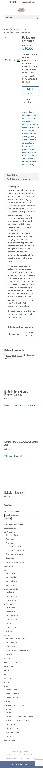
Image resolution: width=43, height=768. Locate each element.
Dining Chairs (12, 642)
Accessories (10, 528)
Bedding (10, 592)
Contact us (13, 311)
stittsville (33, 155)
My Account (30, 758)
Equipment (9, 666)
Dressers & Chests (12, 662)
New (6, 674)
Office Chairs (12, 646)
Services (10, 558)
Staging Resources (15, 562)
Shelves (7, 701)
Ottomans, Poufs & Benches (19, 650)
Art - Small (11, 585)
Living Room (27, 121)
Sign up (31, 311)
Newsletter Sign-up (13, 755)
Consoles (8, 658)
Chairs (7, 635)
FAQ (20, 758)
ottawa (32, 137)
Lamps (7, 670)
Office (9, 631)
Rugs (6, 686)
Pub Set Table (12, 732)
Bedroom (10, 611)
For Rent (31, 118)
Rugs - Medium (13, 693)
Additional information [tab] (18, 179)
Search (8, 518)
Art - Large (11, 573)
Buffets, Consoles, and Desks (19, 716)
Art (5, 570)
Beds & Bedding (11, 589)
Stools (9, 654)
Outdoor (8, 678)
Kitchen (9, 623)
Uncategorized (11, 740)
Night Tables (12, 728)
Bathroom (10, 607)
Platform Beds (12, 600)
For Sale (9, 543)
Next (20, 59)
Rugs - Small (12, 697)
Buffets (9, 712)
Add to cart (30, 91)
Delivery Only (12, 535)
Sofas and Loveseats (14, 705)
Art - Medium (12, 577)
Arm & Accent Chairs (15, 638)
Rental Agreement (20, 752)
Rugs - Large (12, 689)
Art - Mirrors (11, 581)
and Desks (9, 566)
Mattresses (11, 596)
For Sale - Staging (16, 550)
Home (7, 29)
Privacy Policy (30, 755)
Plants (7, 682)
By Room (15, 29)
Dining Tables (12, 724)
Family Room (12, 619)
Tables (7, 709)
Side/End (10, 736)
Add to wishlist (27, 100)
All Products (9, 532)
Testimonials (10, 758)
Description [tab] (12, 175)
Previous (5, 59)
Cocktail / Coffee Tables (17, 720)
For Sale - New (14, 546)
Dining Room (12, 615)
